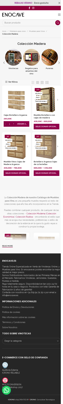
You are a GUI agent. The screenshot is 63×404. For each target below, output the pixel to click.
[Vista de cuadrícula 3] (42, 82)
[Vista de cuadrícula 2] (37, 82)
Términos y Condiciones (13, 322)
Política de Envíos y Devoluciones (18, 307)
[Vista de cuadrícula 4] (46, 82)
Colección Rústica (24, 217)
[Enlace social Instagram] (33, 8)
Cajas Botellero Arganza (15, 115)
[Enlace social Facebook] (29, 8)
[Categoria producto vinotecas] (13, 60)
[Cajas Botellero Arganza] (16, 100)
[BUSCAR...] (57, 22)
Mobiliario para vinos (18, 31)
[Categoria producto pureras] (49, 60)
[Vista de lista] (33, 82)
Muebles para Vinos (37, 31)
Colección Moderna (35, 213)
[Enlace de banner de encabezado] (31, 3)
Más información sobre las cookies (18, 317)
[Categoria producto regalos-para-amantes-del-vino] (31, 62)
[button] (4, 63)
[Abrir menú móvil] (59, 15)
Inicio (4, 31)
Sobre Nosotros (9, 327)
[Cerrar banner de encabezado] (59, 3)
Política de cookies (11, 312)
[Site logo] (13, 14)
